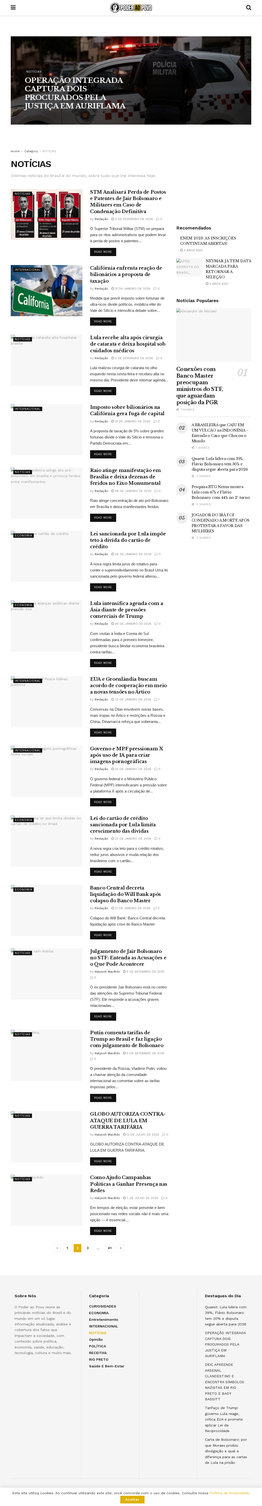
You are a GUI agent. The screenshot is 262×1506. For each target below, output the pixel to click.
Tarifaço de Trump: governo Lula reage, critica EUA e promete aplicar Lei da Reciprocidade (224, 1419)
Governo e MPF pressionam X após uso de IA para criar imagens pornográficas (126, 755)
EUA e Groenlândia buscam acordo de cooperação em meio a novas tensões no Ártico (128, 685)
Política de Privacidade (229, 1493)
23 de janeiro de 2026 (132, 699)
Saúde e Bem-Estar (106, 1366)
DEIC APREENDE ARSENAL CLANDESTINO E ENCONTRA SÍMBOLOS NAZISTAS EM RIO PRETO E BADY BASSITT (224, 1381)
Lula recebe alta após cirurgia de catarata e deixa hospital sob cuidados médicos (127, 344)
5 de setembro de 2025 (145, 971)
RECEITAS (98, 1353)
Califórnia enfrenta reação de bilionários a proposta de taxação (126, 274)
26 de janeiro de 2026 (132, 491)
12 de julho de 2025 (142, 1134)
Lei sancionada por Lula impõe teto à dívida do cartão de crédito (128, 540)
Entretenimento (103, 1319)
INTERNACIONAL (28, 269)
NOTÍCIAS (34, 71)
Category (31, 151)
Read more (103, 252)
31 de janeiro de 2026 (132, 288)
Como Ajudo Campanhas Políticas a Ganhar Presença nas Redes (128, 1184)
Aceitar (132, 1499)
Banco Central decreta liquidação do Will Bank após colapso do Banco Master (125, 894)
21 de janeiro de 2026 (132, 908)
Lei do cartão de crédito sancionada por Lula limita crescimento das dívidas (123, 825)
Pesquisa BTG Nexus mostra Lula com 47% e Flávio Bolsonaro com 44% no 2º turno (221, 492)
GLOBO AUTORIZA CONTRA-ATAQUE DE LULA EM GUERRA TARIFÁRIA (128, 1120)
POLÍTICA (97, 1346)
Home (15, 151)
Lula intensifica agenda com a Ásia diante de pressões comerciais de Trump (126, 610)
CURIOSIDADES (102, 1306)
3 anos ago (193, 250)
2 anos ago (218, 283)
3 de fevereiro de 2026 (133, 219)
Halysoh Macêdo (42, 116)
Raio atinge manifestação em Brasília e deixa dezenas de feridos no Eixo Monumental (125, 477)
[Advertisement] (214, 180)
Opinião (96, 1339)
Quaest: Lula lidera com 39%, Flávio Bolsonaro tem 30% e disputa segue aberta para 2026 (220, 464)
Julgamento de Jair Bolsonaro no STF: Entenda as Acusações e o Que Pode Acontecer (128, 958)
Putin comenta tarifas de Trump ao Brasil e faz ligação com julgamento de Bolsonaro (126, 1039)
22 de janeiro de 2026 (132, 838)
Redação (101, 219)
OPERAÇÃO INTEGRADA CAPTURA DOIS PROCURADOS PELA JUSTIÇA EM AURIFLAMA (75, 93)
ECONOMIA (23, 535)
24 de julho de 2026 (77, 116)
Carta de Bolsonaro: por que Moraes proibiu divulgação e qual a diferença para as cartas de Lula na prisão (226, 1451)
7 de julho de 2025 (142, 1198)
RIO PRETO (98, 1359)
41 (110, 1248)
